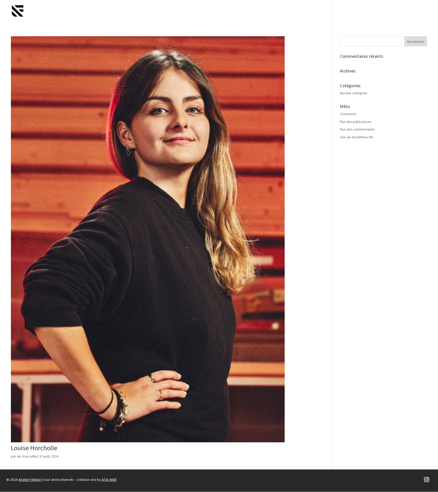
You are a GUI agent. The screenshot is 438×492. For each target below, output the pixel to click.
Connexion (348, 114)
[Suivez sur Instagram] (427, 480)
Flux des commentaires (357, 130)
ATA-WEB (109, 480)
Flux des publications (355, 122)
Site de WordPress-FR (356, 137)
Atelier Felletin (30, 480)
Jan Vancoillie (26, 457)
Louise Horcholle (34, 448)
